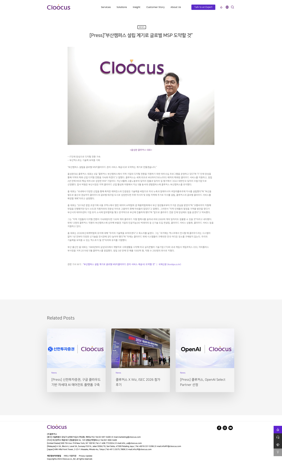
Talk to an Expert (203, 7)
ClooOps (221, 7)
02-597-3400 (105, 437)
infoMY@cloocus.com (171, 446)
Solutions (122, 7)
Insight (136, 7)
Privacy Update (85, 456)
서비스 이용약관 (70, 456)
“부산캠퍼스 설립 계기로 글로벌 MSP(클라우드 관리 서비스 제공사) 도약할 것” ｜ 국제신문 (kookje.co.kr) (132, 264)
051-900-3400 (110, 440)
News (142, 27)
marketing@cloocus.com (129, 437)
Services (106, 7)
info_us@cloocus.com (132, 443)
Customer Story (155, 7)
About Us (176, 7)
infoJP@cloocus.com (142, 449)
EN (227, 7)
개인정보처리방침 (54, 456)
